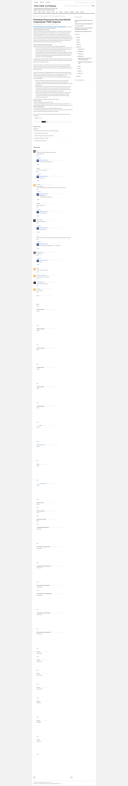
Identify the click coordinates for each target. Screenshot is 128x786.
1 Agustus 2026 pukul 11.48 (45, 739)
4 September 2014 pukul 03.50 (47, 184)
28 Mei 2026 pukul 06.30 (45, 701)
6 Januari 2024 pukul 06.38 (49, 367)
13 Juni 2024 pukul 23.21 (52, 519)
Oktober (80, 53)
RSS (82, 2)
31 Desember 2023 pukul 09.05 (51, 348)
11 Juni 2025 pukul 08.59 (45, 673)
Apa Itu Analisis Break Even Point (41, 133)
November (80, 51)
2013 (78, 47)
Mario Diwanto (40, 219)
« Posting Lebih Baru (34, 777)
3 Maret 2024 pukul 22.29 (52, 483)
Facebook (92, 2)
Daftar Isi (48, 2)
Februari (79, 73)
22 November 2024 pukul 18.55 (57, 632)
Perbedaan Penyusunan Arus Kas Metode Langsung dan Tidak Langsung (51, 20)
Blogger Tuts (43, 783)
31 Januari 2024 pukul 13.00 (50, 406)
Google (77, 2)
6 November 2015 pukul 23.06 (50, 252)
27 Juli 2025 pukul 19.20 (45, 687)
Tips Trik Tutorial (45, 6)
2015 (78, 42)
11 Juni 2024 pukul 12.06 (49, 502)
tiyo (37, 236)
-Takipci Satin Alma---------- (42, 444)
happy (38, 268)
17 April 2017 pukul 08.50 (44, 268)
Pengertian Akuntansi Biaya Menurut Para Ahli (44, 135)
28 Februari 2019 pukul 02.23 (47, 288)
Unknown (38, 184)
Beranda (36, 2)
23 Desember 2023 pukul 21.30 (51, 328)
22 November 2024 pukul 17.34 (57, 613)
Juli (78, 66)
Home (35, 12)
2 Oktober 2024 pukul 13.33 (57, 566)
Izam (37, 150)
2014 (78, 44)
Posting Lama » (72, 777)
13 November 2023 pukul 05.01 (51, 309)
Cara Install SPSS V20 (79, 25)
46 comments (56, 24)
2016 (78, 39)
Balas (38, 155)
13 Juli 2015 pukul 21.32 (43, 236)
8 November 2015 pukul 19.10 (56, 211)
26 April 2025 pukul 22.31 (45, 659)
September (80, 56)
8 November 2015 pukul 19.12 (56, 260)
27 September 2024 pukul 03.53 (55, 527)
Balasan (39, 157)
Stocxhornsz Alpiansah (41, 275)
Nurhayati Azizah (40, 252)
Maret (79, 71)
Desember (80, 49)
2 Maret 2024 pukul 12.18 (47, 464)
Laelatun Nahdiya (40, 282)
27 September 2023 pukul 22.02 (46, 295)
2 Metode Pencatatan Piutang (40, 140)
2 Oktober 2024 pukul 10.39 (56, 546)
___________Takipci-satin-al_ (42, 483)
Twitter (86, 2)
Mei (79, 68)
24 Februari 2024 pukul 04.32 (54, 444)
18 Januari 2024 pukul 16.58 (50, 386)
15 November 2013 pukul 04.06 (56, 160)
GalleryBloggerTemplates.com (55, 783)
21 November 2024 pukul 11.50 (58, 593)
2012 (78, 76)
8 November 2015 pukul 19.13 (56, 243)
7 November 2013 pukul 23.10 (45, 150)
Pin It (47, 122)
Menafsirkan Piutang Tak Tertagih (41, 138)
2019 (78, 37)
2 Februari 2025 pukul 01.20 (45, 651)
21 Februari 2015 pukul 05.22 (46, 203)
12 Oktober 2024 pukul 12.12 (56, 585)
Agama (39, 12)
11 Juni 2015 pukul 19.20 (48, 219)
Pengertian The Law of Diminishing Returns (84, 23)
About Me (42, 2)
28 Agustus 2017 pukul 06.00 (52, 275)
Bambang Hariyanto (44, 160)
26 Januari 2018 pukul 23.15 (49, 282)
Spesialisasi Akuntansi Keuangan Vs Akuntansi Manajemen (46, 130)
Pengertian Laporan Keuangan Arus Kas (83, 31)
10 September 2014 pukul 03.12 (56, 176)
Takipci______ (39, 464)
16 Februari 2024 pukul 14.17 (49, 425)
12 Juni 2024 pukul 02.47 (50, 511)
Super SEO (35, 783)
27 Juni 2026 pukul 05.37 (45, 720)
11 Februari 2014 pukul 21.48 (46, 168)
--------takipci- (39, 425)
